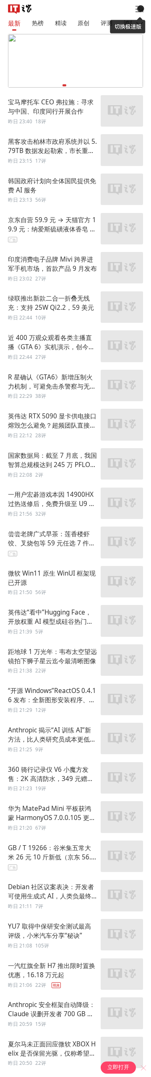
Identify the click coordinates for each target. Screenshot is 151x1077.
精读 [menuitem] (61, 23)
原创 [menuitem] (83, 23)
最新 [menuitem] (14, 23)
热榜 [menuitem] (38, 23)
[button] (64, 85)
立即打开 (118, 1067)
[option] (75, 111)
